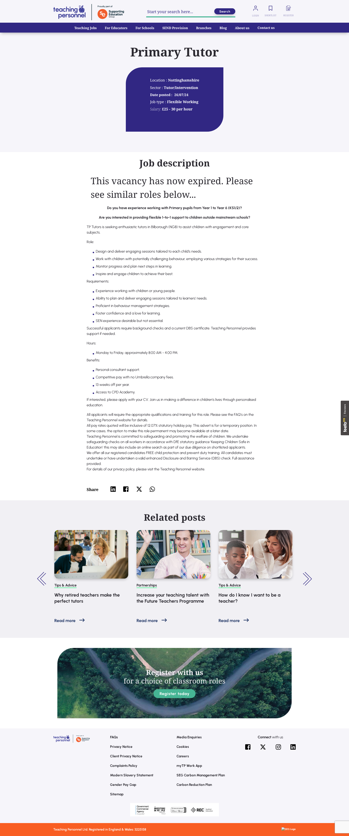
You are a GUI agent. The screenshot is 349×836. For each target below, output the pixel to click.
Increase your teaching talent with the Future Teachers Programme (173, 598)
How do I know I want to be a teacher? (250, 598)
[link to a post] (91, 554)
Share (92, 489)
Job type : (158, 101)
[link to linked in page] (293, 747)
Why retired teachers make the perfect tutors (87, 598)
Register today (174, 693)
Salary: (155, 109)
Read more (65, 620)
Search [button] (224, 11)
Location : (159, 80)
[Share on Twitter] (139, 489)
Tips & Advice (65, 585)
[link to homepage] (88, 12)
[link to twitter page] (263, 747)
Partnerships (147, 585)
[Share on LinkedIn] (113, 489)
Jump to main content (23, 6)
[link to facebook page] (247, 747)
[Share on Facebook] (125, 489)
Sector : (157, 87)
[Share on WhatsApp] (152, 489)
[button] (42, 579)
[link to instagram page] (278, 747)
